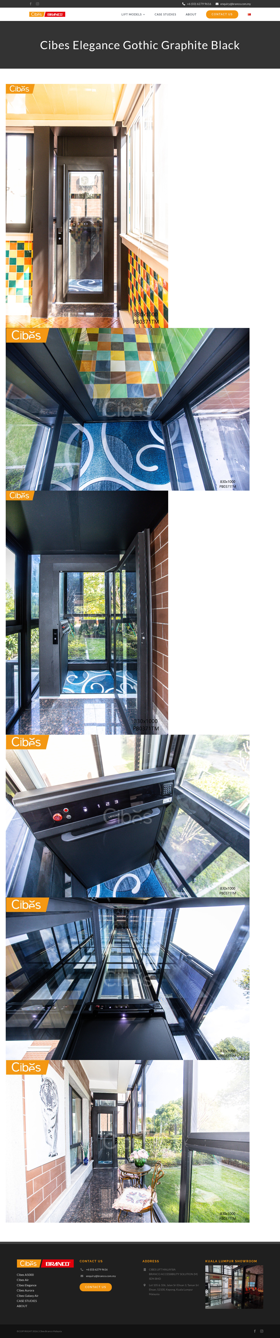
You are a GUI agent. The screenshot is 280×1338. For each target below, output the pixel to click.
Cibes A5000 (25, 1274)
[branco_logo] (47, 13)
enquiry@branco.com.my (235, 4)
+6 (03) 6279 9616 (199, 4)
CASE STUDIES (27, 1301)
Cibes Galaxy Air (27, 1295)
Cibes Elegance (26, 1285)
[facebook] (30, 3)
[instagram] (37, 3)
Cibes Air (23, 1280)
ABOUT (22, 1306)
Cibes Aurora (25, 1290)
